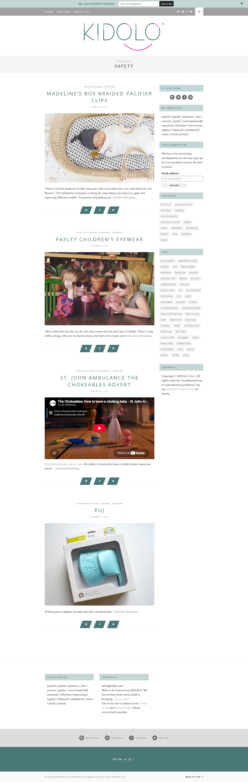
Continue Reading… (125, 197)
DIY (180, 290)
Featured (166, 210)
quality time (167, 337)
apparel (165, 267)
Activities (166, 204)
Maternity (177, 228)
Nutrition (191, 228)
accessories (167, 261)
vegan (175, 355)
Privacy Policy (123, 708)
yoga (185, 355)
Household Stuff (88, 503)
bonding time (168, 278)
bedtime (193, 273)
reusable (183, 337)
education (166, 296)
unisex (164, 355)
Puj (99, 510)
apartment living (187, 261)
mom (163, 320)
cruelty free (168, 290)
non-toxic (175, 320)
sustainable (167, 349)
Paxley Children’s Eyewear (100, 239)
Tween (164, 240)
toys (180, 349)
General (179, 210)
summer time (183, 343)
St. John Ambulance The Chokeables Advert (99, 381)
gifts (188, 296)
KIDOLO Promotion (171, 314)
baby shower (188, 267)
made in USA (192, 314)
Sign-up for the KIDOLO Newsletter (96, 3)
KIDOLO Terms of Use (180, 389)
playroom (166, 331)
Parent (164, 234)
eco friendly (193, 290)
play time (180, 331)
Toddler (109, 86)
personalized (191, 326)
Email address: (170, 173)
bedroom (180, 273)
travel (190, 349)
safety (195, 337)
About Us (82, 11)
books (183, 278)
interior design (191, 308)
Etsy (179, 296)
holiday (180, 302)
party (177, 326)
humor (193, 302)
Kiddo (99, 86)
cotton (184, 284)
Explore (64, 11)
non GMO (191, 320)
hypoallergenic (169, 308)
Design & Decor (183, 204)
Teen (174, 234)
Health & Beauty (87, 232)
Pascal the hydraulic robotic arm (63, 464)
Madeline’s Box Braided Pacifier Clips (100, 97)
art (175, 267)
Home (49, 11)
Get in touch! (122, 699)
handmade (166, 302)
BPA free (195, 278)
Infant (88, 86)
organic (165, 326)
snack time (166, 343)
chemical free (168, 284)
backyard (166, 273)
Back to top (193, 777)
